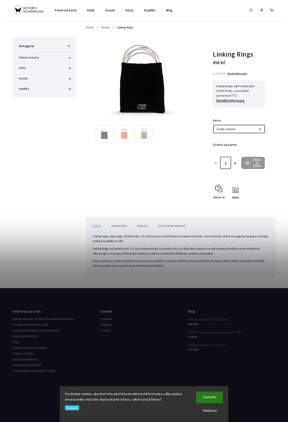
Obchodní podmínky (25, 359)
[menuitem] (64, 10)
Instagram (106, 325)
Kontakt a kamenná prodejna (30, 348)
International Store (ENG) (27, 365)
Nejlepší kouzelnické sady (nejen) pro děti (214, 332)
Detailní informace (230, 100)
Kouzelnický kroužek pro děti (30, 325)
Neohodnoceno (237, 73)
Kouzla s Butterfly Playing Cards (209, 319)
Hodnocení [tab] (119, 226)
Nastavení (72, 408)
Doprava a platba (23, 353)
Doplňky (24, 89)
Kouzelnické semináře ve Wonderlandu (36, 331)
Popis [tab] (97, 226)
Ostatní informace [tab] (171, 226)
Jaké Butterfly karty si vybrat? (207, 345)
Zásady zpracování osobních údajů (34, 371)
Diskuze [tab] (142, 226)
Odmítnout (210, 411)
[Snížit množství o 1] (216, 163)
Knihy (22, 68)
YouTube (105, 331)
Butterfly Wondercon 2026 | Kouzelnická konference (44, 319)
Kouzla (23, 78)
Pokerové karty (29, 58)
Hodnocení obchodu (25, 336)
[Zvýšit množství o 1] (235, 163)
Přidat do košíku (257, 163)
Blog (15, 342)
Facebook (106, 319)
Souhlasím (209, 397)
